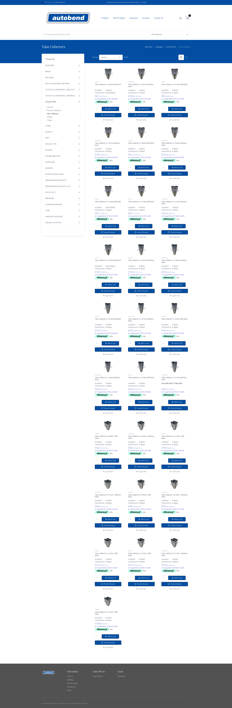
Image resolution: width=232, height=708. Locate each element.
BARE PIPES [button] (49, 65)
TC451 (130, 551)
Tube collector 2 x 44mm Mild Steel (141, 143)
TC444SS (164, 492)
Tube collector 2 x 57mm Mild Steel (108, 260)
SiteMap (70, 680)
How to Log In (72, 683)
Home (150, 47)
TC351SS (164, 375)
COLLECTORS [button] (50, 102)
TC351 (130, 375)
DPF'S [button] (47, 138)
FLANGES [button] (48, 150)
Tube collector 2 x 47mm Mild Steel (108, 202)
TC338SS (164, 257)
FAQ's (69, 690)
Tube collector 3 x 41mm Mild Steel (108, 319)
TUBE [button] (47, 210)
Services (145, 18)
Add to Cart (111, 109)
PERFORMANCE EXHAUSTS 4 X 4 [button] (58, 186)
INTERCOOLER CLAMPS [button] (54, 174)
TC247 (97, 199)
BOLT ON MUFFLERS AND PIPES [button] (57, 83)
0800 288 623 (60, 2)
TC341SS (131, 316)
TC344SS (98, 375)
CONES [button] (48, 126)
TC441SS (98, 492)
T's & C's (70, 676)
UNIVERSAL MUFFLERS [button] (54, 216)
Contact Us (158, 18)
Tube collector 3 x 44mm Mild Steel (174, 319)
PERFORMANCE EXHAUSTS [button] (55, 180)
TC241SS (98, 140)
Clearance (133, 18)
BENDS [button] (48, 71)
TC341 (97, 316)
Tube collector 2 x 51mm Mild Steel (141, 202)
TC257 (97, 257)
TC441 (163, 433)
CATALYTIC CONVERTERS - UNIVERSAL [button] (60, 96)
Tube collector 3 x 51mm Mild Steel (141, 377)
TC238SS (131, 82)
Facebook (121, 676)
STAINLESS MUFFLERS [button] (53, 204)
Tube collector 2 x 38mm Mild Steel (108, 84)
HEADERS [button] (49, 168)
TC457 (97, 609)
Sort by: (95, 57)
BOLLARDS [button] (49, 77)
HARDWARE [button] (50, 162)
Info (111, 102)
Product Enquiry (109, 115)
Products (105, 18)
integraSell (83, 703)
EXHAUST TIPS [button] (51, 144)
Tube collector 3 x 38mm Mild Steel (141, 260)
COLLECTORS (171, 47)
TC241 (163, 82)
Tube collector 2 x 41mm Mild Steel (174, 84)
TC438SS (131, 433)
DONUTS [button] (48, 132)
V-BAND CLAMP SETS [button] (53, 222)
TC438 (97, 433)
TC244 (130, 140)
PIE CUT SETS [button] (50, 192)
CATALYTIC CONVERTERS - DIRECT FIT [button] (60, 90)
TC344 (163, 316)
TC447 (97, 551)
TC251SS (164, 199)
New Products (119, 18)
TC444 (130, 492)
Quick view (109, 120)
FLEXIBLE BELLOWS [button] (52, 156)
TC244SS (164, 140)
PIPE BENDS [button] (49, 198)
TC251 (130, 199)
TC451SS (164, 551)
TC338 (130, 257)
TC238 (97, 82)
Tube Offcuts (97, 676)
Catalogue (159, 47)
